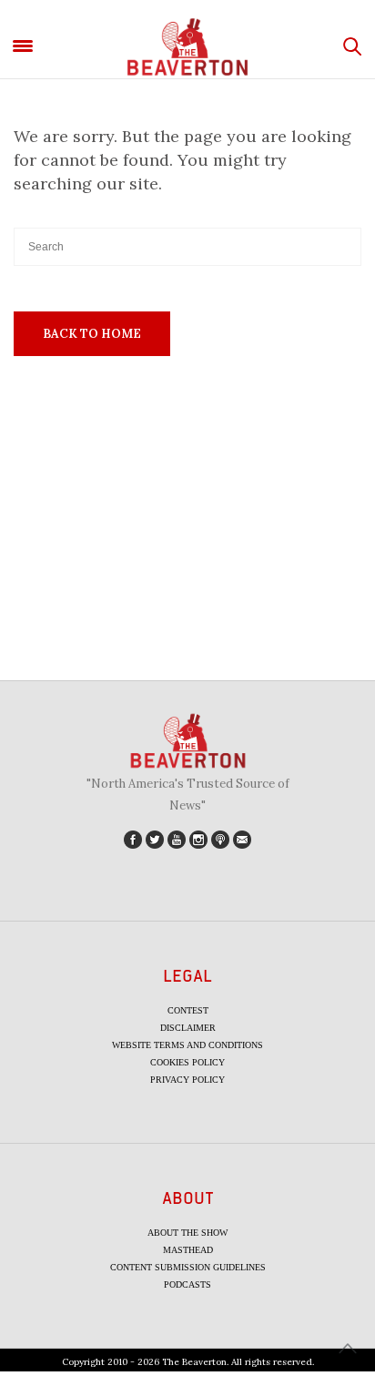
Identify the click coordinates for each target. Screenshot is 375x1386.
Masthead (188, 1250)
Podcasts (187, 1284)
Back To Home (92, 333)
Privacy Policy (187, 1080)
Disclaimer (188, 1028)
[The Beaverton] (187, 47)
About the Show (187, 1233)
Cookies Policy (187, 1062)
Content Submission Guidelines (188, 1267)
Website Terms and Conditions (187, 1045)
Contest (187, 1010)
